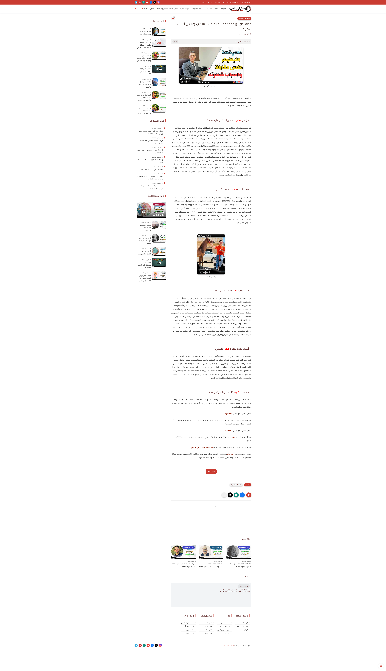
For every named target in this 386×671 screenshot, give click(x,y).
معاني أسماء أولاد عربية (169, 8)
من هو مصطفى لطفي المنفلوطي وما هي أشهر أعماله (211, 565)
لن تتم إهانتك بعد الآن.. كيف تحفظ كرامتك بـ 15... (151, 141)
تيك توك (230, 454)
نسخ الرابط (211, 471)
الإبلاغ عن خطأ (189, 626)
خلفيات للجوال (155, 8)
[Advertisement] (211, 521)
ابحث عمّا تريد (189, 633)
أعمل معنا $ (208, 626)
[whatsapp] (143, 2)
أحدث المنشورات (242, 626)
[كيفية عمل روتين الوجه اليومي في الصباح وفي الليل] (159, 275)
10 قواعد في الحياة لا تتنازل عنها (152, 169)
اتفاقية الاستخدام (220, 2)
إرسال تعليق (244, 586)
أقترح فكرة (208, 633)
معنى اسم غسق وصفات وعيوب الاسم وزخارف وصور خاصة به (150, 177)
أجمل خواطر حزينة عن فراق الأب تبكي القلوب (144, 241)
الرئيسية (245, 623)
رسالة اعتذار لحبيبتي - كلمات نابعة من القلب (150, 161)
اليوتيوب (233, 437)
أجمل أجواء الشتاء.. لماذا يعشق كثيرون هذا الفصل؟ (150, 151)
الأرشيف (245, 630)
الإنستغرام (228, 413)
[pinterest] (139, 2)
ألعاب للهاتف (208, 8)
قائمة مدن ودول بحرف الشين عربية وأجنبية (145, 84)
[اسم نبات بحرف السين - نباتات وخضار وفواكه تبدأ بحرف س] (159, 55)
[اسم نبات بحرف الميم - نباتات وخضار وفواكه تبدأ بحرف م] (159, 95)
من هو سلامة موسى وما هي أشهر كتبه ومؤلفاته (240, 565)
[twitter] (154, 2)
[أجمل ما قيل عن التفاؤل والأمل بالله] (159, 251)
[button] (242, 494)
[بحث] (136, 8)
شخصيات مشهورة (244, 18)
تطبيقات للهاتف (220, 8)
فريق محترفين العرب (223, 630)
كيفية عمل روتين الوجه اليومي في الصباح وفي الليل (145, 278)
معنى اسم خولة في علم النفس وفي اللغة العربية (144, 71)
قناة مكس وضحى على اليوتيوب (202, 447)
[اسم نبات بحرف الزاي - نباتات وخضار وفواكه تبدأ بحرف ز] (159, 108)
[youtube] (147, 2)
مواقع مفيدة (184, 8)
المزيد (146, 8)
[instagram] (158, 2)
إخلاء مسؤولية (189, 630)
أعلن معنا (209, 630)
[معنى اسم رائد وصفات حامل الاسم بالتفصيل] (159, 262)
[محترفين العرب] (240, 8)
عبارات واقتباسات (196, 8)
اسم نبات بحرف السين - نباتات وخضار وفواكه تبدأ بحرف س (144, 58)
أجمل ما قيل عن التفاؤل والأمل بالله (144, 252)
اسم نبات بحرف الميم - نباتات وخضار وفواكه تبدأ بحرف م (144, 97)
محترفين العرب (229, 645)
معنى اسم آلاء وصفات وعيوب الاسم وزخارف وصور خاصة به (151, 187)
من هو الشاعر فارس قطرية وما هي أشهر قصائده (184, 565)
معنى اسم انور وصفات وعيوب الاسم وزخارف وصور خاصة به (151, 132)
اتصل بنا (203, 2)
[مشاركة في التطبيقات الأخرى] (224, 494)
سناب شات (228, 430)
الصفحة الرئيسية (245, 2)
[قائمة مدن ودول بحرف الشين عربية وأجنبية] (159, 82)
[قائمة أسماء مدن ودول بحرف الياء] (159, 31)
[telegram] (136, 2)
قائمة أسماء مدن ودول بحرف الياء (145, 32)
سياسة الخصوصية (232, 2)
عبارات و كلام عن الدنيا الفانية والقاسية (145, 227)
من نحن (210, 2)
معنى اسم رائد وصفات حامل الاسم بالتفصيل (144, 265)
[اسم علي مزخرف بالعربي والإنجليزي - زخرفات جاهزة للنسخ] (159, 42)
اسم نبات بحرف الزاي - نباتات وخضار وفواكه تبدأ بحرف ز (144, 111)
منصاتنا (210, 637)
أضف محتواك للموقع (187, 623)
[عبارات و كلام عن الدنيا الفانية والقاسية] (159, 225)
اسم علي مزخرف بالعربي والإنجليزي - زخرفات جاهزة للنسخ (144, 45)
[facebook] (151, 2)
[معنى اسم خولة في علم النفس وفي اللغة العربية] (159, 69)
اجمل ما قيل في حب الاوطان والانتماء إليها (152, 213)
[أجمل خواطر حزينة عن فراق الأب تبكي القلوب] (159, 238)
